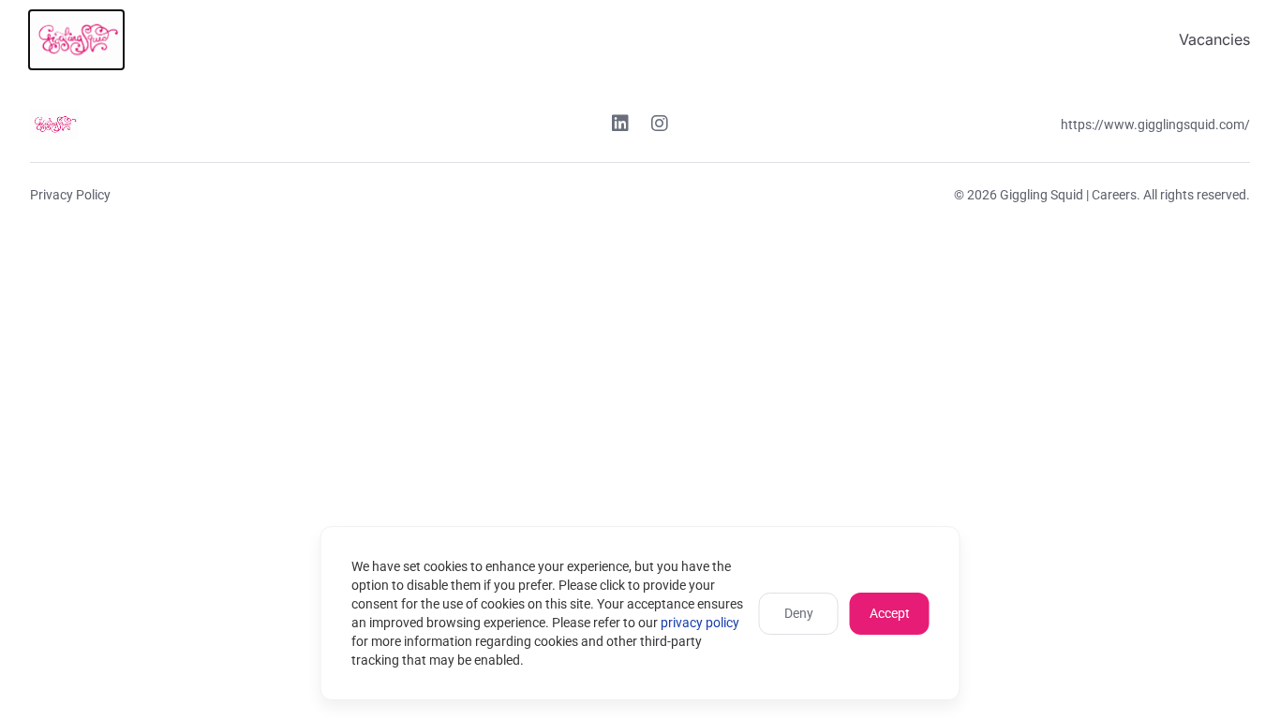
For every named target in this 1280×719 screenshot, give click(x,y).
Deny (798, 613)
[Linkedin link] (620, 125)
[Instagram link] (659, 125)
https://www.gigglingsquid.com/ (1155, 124)
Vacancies (1214, 39)
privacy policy (700, 622)
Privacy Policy (70, 194)
